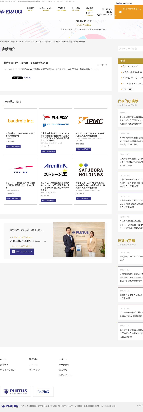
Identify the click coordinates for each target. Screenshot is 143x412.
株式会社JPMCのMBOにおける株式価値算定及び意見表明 (90, 134)
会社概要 (30, 9)
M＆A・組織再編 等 (13, 146)
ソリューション (46, 9)
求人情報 (89, 9)
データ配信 (76, 9)
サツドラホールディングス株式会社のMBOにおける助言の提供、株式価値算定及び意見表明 (90, 185)
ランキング (34, 370)
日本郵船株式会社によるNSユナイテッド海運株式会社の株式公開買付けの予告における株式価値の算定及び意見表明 (55, 137)
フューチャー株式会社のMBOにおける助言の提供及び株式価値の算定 (20, 185)
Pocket (26, 77)
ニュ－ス (33, 364)
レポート (89, 14)
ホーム (3, 359)
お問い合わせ (65, 375)
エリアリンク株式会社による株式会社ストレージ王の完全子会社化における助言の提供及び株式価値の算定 (55, 186)
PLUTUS (11, 12)
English (118, 3)
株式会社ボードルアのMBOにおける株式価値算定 (20, 134)
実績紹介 (62, 9)
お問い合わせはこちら (128, 12)
